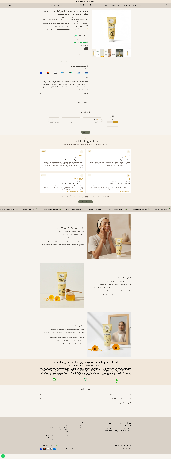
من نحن (82, 448)
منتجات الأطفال (49, 435)
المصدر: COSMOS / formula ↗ (124, 169)
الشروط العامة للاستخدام (62, 429)
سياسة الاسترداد (64, 425)
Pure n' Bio (125, 448)
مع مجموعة (63, 29)
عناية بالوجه (50, 429)
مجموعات (50, 439)
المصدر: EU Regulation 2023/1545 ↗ (76, 169)
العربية (11, 5)
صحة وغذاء (50, 431)
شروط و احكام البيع (63, 427)
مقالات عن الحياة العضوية (62, 435)
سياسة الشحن (65, 433)
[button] (4, 5)
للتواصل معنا (77, 448)
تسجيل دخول (59, 448)
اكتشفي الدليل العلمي (85, 201)
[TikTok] (113, 445)
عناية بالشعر (50, 433)
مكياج (51, 427)
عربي (81, 425)
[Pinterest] (124, 446)
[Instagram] (121, 446)
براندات (51, 425)
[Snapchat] (118, 446)
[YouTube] (116, 446)
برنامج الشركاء (67, 448)
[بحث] (166, 4)
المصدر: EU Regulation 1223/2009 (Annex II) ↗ (74, 191)
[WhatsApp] (3, 456)
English (81, 427)
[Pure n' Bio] (85, 5)
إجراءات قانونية (64, 431)
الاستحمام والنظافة (49, 437)
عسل (86, 48)
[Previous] (95, 29)
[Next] (128, 29)
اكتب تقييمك (85, 132)
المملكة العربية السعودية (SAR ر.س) (48, 445)
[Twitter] (130, 446)
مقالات (72, 448)
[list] (111, 29)
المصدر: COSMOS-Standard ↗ (124, 191)
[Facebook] (127, 446)
